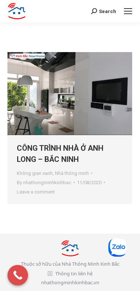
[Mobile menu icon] (128, 11)
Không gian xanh (35, 173)
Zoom (60, 93)
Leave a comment (36, 192)
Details (80, 93)
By (44, 182)
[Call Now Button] (17, 275)
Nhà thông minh (72, 173)
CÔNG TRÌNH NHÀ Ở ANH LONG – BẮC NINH (60, 154)
